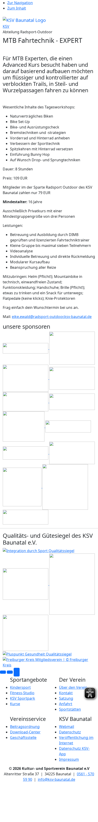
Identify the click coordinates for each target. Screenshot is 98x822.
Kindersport (20, 687)
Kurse (15, 703)
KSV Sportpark (22, 698)
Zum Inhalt (16, 8)
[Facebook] (3, 672)
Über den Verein (73, 687)
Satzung (66, 698)
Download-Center (25, 732)
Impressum (69, 759)
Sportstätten (70, 709)
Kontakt (66, 692)
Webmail (66, 726)
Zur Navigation (20, 2)
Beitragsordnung (25, 726)
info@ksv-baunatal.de (56, 779)
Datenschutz (70, 732)
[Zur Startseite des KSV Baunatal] (24, 19)
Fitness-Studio (22, 692)
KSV (6, 26)
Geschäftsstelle (23, 737)
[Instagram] (10, 672)
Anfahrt (65, 703)
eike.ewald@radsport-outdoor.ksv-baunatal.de (52, 316)
